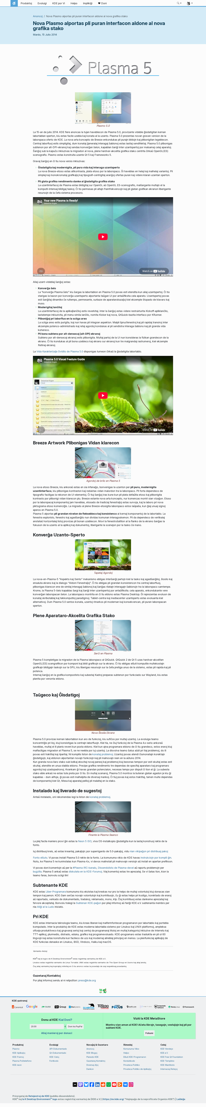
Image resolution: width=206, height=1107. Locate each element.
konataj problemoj (102, 754)
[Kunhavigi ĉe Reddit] (103, 1083)
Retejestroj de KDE (38, 1096)
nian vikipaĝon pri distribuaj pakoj (149, 851)
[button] (179, 3)
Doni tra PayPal (75, 1026)
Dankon (90, 1069)
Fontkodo (53, 1061)
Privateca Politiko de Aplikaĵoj (137, 1069)
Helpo (126, 1053)
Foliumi (149, 1033)
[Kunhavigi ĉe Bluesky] (86, 1083)
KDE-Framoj (18, 1057)
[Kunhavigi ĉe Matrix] (75, 1083)
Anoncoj (38, 16)
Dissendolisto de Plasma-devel (116, 867)
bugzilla (37, 871)
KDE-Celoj (54, 1057)
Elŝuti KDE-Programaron (134, 1057)
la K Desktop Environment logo (39, 1099)
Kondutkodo (129, 1061)
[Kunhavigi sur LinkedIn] (97, 1083)
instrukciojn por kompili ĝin (156, 857)
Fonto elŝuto (40, 857)
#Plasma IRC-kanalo (84, 867)
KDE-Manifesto (167, 1065)
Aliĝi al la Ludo (45, 906)
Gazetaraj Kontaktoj (95, 1061)
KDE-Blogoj (91, 1053)
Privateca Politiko (131, 1065)
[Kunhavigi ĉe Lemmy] (108, 1083)
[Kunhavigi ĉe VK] (125, 1083)
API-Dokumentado (58, 1049)
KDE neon (17, 1065)
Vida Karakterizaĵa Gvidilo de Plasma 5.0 (59, 351)
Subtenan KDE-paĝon (88, 903)
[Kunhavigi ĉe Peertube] (120, 1083)
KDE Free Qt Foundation (171, 1057)
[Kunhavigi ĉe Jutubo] (114, 1083)
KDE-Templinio (167, 1061)
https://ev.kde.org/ (113, 1099)
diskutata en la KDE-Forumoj (85, 871)
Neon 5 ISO (85, 841)
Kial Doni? (65, 1019)
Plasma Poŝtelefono (22, 1061)
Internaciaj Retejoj (169, 1069)
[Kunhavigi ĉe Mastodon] (80, 1083)
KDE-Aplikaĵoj (18, 1053)
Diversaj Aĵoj (92, 1065)
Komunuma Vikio (131, 1049)
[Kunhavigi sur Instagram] (131, 1083)
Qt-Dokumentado (57, 1053)
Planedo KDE (92, 1057)
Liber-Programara (56, 891)
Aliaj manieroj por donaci (56, 1033)
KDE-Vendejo (166, 1049)
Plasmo (15, 1049)
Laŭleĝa (181, 1099)
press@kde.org (87, 980)
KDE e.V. (164, 1053)
